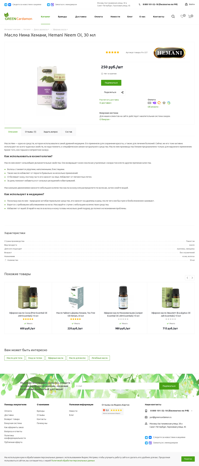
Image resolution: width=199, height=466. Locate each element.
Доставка (9, 415)
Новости (73, 411)
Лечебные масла (100, 358)
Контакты (41, 419)
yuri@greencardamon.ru (160, 417)
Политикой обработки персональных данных (73, 460)
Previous (187, 278)
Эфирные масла (55, 358)
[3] (112, 52)
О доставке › (106, 103)
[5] (118, 52)
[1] (107, 52)
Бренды (41, 411)
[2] (109, 52)
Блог (71, 415)
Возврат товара (12, 419)
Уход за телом (35, 358)
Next (192, 278)
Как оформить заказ (14, 427)
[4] (115, 52)
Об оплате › (153, 107)
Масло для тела (14, 358)
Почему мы (42, 423)
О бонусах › (105, 119)
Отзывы (41, 415)
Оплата (8, 411)
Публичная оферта (13, 442)
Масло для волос (77, 358)
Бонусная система (13, 423)
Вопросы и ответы (13, 431)
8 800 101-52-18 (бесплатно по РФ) (160, 4)
